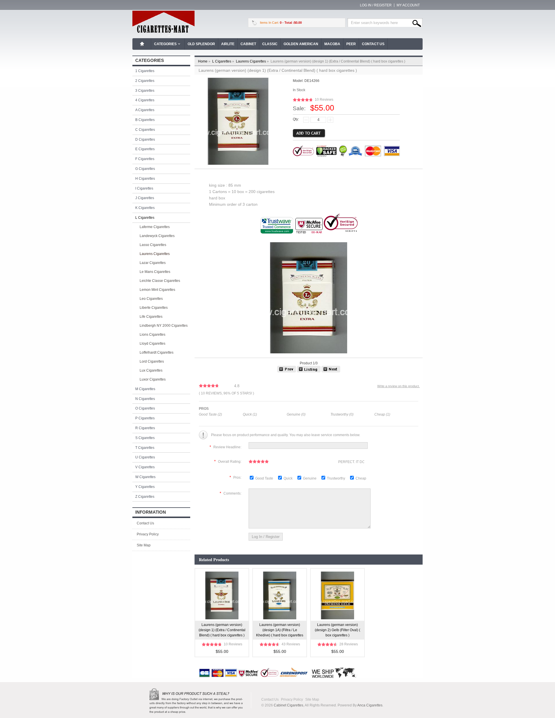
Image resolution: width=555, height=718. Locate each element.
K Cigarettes (145, 208)
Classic (270, 44)
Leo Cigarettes (151, 299)
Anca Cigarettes (369, 705)
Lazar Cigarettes (153, 263)
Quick (288, 478)
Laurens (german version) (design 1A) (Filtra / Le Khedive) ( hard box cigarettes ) (279, 631)
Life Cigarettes (151, 317)
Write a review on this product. (398, 386)
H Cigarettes (145, 179)
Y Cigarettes (145, 487)
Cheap (361, 478)
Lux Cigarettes (151, 370)
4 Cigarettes (144, 100)
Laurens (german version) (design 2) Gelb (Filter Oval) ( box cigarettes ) (337, 630)
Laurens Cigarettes (253, 61)
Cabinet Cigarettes (288, 705)
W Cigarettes (145, 477)
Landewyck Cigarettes (157, 236)
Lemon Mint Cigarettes (157, 290)
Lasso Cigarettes (153, 245)
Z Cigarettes (144, 497)
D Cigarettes (145, 139)
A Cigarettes (144, 110)
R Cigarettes (145, 428)
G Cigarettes (145, 169)
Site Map (144, 545)
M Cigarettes (145, 389)
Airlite (227, 44)
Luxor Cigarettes (153, 379)
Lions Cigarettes (152, 335)
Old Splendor (201, 44)
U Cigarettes (145, 457)
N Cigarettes (145, 399)
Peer (351, 44)
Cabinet (248, 44)
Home (142, 44)
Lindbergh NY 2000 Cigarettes (164, 326)
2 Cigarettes (144, 81)
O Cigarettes (145, 408)
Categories (165, 44)
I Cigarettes (144, 188)
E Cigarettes (145, 149)
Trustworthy (336, 478)
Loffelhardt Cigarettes (156, 352)
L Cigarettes (223, 61)
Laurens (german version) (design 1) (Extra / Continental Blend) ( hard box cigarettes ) (222, 630)
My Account (408, 5)
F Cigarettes (144, 159)
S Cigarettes (145, 438)
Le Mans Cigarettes (155, 272)
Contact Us (373, 44)
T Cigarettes (144, 448)
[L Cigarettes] (309, 371)
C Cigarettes (145, 130)
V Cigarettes (145, 467)
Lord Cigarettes (152, 361)
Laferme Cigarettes (155, 227)
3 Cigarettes (144, 91)
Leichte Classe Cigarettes (160, 281)
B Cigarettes (145, 120)
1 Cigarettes (144, 71)
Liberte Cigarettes (154, 308)
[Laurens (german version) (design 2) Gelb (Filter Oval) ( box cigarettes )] (286, 371)
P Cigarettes (145, 418)
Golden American (301, 44)
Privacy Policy (148, 534)
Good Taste (264, 478)
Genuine (310, 478)
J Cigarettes (144, 198)
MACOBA (332, 44)
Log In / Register (376, 5)
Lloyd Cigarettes (152, 343)
